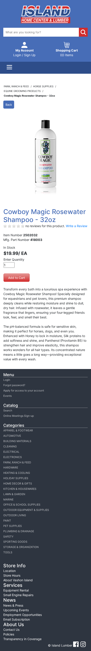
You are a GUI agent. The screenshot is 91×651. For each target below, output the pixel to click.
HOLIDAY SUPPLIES (15, 478)
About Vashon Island (18, 580)
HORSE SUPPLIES (43, 86)
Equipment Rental (16, 590)
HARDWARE (10, 467)
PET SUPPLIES (12, 526)
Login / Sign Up (24, 52)
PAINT (7, 520)
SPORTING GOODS (15, 541)
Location (9, 571)
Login (6, 379)
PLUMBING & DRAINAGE (18, 531)
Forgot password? (14, 385)
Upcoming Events (16, 610)
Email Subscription (16, 619)
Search (7, 410)
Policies (8, 634)
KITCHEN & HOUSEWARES (19, 488)
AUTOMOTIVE (12, 435)
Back (9, 104)
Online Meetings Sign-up (18, 415)
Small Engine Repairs (18, 595)
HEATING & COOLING (16, 472)
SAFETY (8, 536)
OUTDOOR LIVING (14, 515)
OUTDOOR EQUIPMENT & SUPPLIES (26, 510)
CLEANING (10, 446)
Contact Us (11, 629)
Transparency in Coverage (22, 639)
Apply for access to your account (23, 390)
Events (7, 395)
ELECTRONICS (12, 457)
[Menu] (9, 68)
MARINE (8, 499)
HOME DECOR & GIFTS (17, 483)
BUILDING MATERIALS (17, 441)
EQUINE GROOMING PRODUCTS (22, 91)
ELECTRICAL (11, 451)
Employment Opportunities (22, 615)
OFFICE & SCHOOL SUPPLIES (21, 504)
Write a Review (76, 226)
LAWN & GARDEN (14, 494)
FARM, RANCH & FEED (17, 462)
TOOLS (7, 552)
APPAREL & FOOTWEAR (18, 430)
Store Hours (11, 575)
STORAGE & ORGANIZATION (21, 547)
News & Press (13, 605)
